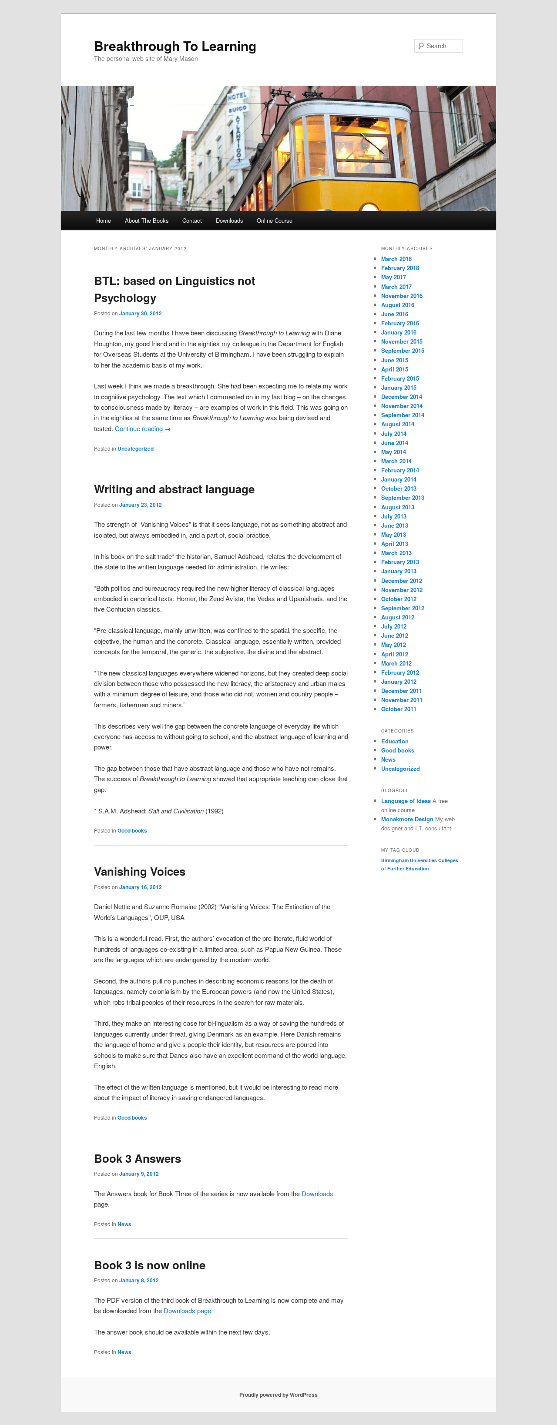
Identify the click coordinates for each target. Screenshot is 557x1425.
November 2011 (402, 700)
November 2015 (402, 341)
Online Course (274, 220)
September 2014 (402, 415)
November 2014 (402, 405)
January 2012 (398, 681)
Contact (192, 220)
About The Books (147, 220)
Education (395, 741)
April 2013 (394, 543)
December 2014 (401, 396)
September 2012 (402, 608)
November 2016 (402, 295)
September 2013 (402, 497)
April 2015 (394, 369)
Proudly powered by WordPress (278, 1394)
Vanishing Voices (139, 871)
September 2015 (402, 350)
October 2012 (398, 599)
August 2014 (397, 424)
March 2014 (396, 461)
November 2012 (402, 589)
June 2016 (394, 314)
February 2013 (400, 562)
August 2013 (397, 507)
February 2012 (400, 672)
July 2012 (393, 626)
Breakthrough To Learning (175, 45)
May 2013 (393, 534)
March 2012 (396, 663)
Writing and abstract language (174, 489)
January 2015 (398, 387)
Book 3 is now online (149, 1265)
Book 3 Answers (137, 1158)
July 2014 (393, 433)
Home (103, 220)
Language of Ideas (406, 800)
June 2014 (394, 442)
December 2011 (401, 690)
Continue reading (143, 428)
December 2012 (401, 580)
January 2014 (398, 479)
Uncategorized (135, 448)
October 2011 (398, 709)
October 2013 (398, 488)
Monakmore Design (407, 819)
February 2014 (400, 470)
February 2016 (400, 323)
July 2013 (393, 516)
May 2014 (393, 452)
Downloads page (187, 1310)
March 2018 (396, 258)
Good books (132, 830)
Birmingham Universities (409, 860)
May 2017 (393, 277)
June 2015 (394, 360)
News (124, 1224)
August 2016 (397, 305)
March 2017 (396, 286)
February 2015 (400, 378)
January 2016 (398, 332)
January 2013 (398, 571)
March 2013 (396, 553)
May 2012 (393, 644)
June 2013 (394, 525)
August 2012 (397, 617)
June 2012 (394, 635)
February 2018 (400, 268)
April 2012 (394, 654)
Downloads (229, 220)
